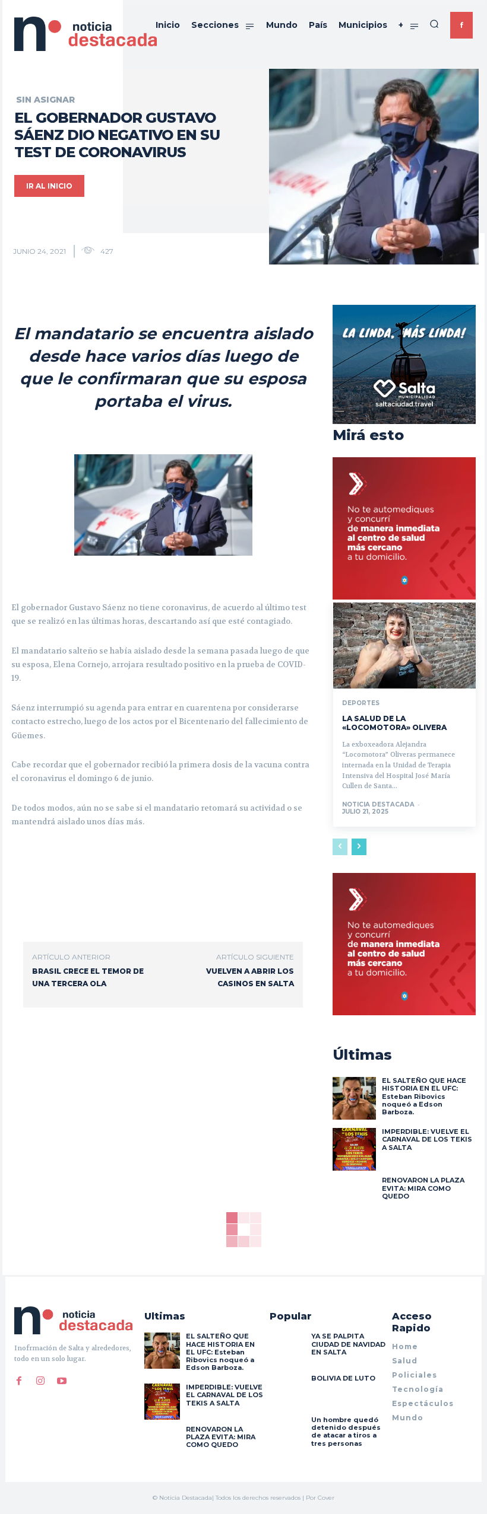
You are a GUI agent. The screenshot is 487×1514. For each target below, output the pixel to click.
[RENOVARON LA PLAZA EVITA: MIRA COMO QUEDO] (354, 1198)
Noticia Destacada (378, 804)
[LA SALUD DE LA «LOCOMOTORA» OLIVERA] (404, 645)
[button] (434, 23)
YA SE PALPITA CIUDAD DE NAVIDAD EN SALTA (348, 1344)
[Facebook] (19, 1380)
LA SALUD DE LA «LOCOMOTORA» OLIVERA (394, 723)
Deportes (361, 703)
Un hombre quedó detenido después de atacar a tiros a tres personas (346, 1432)
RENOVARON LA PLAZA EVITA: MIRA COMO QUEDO (423, 1188)
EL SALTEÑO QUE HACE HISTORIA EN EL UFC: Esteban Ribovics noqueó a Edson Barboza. (424, 1096)
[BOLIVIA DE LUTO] (287, 1392)
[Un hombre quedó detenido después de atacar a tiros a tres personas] (287, 1434)
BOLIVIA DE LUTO (343, 1378)
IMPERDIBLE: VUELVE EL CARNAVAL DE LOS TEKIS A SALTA (427, 1139)
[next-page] (359, 847)
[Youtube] (62, 1380)
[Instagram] (40, 1380)
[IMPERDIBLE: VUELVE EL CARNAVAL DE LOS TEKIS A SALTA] (354, 1149)
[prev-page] (340, 847)
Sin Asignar (45, 99)
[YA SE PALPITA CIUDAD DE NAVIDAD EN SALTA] (287, 1350)
